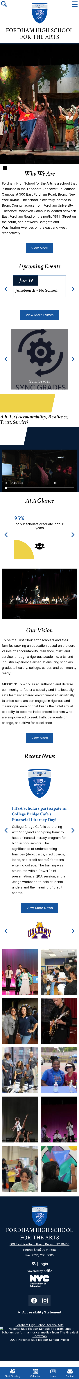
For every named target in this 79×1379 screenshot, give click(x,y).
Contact (70, 1376)
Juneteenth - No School (36, 290)
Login (39, 1264)
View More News (39, 908)
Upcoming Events (39, 266)
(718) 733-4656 (45, 1250)
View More (39, 248)
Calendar (35, 1376)
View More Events (39, 315)
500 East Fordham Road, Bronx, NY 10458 (39, 1244)
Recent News (39, 756)
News (53, 1376)
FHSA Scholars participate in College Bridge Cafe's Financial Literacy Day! (39, 814)
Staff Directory (13, 1376)
